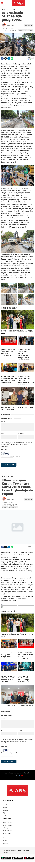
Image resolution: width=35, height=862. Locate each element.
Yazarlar (5, 838)
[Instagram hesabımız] (19, 776)
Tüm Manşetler (23, 30)
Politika (5, 807)
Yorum (3, 421)
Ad (2, 433)
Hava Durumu (7, 823)
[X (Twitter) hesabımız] (16, 776)
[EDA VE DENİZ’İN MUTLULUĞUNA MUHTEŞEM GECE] (17, 319)
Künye (5, 840)
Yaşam (31, 30)
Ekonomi (5, 810)
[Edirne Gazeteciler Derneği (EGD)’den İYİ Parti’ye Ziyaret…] (9, 645)
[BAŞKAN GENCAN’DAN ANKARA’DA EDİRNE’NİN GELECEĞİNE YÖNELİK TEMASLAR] (9, 668)
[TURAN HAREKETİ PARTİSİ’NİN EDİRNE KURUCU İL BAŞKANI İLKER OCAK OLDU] (26, 668)
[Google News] (30, 59)
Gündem (4, 507)
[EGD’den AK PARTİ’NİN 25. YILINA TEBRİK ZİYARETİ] (17, 694)
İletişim (5, 843)
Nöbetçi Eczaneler (8, 828)
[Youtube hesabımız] (22, 776)
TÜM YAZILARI (28, 25)
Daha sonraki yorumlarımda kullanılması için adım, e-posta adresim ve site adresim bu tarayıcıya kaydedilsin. (17, 444)
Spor (4, 815)
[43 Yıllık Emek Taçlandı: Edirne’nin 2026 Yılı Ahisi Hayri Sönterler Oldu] (17, 396)
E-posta (21, 433)
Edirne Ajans (10, 25)
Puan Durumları (7, 830)
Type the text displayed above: (10, 456)
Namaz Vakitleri (7, 825)
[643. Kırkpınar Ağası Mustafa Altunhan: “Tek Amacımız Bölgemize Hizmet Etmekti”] (9, 368)
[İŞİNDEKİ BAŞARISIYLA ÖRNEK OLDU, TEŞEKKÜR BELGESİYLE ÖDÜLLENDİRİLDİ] (9, 341)
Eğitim (5, 813)
